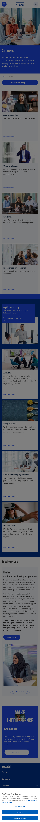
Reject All (20, 812)
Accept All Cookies (19, 818)
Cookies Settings (20, 806)
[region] (20, 805)
